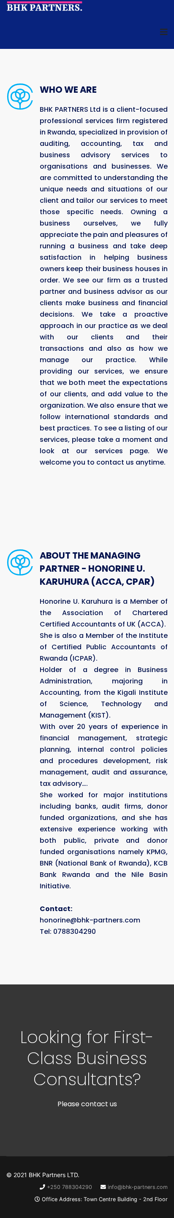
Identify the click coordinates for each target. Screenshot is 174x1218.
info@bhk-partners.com (138, 1187)
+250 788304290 (69, 1187)
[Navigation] (164, 32)
